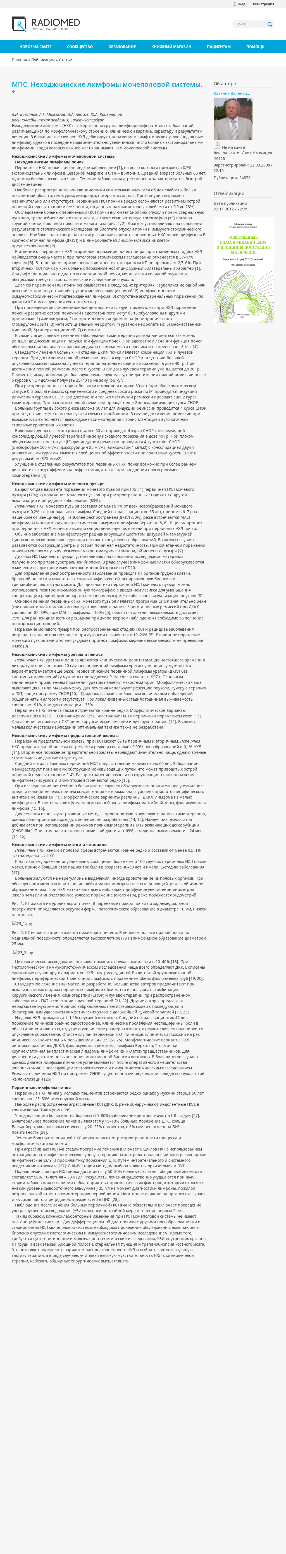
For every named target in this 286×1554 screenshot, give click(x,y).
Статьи (65, 59)
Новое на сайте (35, 46)
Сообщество (80, 46)
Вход (241, 4)
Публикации (43, 59)
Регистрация (263, 4)
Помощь (255, 46)
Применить (270, 24)
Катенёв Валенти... (232, 93)
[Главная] (46, 24)
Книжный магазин (171, 46)
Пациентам (219, 46)
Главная (19, 59)
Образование (122, 46)
